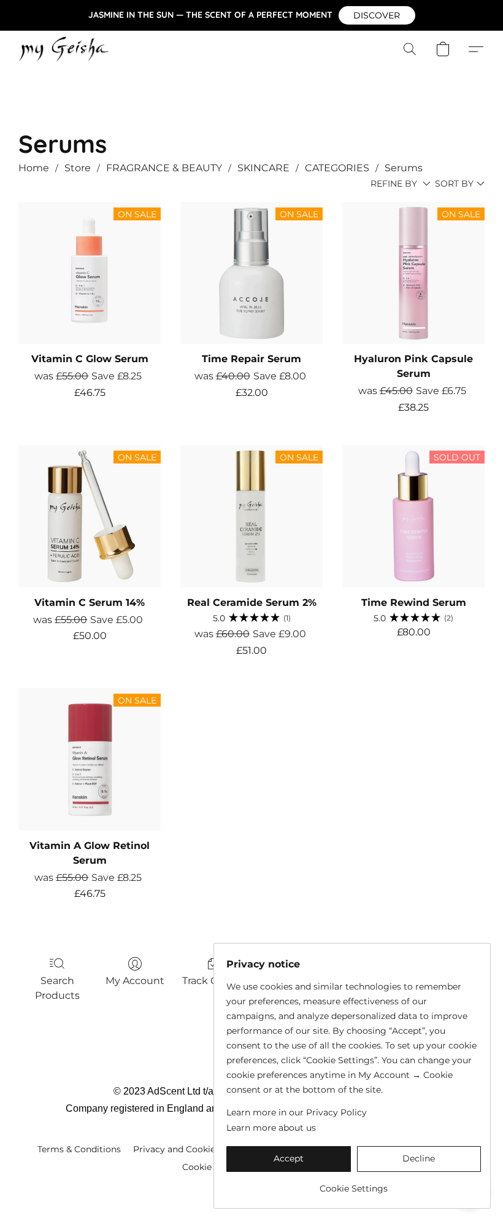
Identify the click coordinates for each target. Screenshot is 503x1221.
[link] (353, 1184)
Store (77, 168)
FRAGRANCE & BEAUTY (164, 168)
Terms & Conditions (79, 1149)
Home (33, 168)
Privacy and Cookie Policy (188, 1149)
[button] (377, 15)
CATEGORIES (337, 168)
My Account (135, 980)
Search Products (57, 988)
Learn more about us (271, 1127)
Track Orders (213, 980)
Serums (404, 168)
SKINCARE (263, 168)
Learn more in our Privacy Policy (296, 1112)
